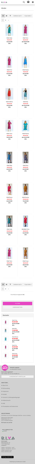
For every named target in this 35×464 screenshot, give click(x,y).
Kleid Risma (25, 133)
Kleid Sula (9, 229)
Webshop (12, 461)
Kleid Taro (25, 38)
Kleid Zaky (9, 38)
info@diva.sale (8, 450)
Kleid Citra (9, 133)
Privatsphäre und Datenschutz (10, 406)
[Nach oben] (30, 461)
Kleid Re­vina (25, 197)
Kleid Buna (9, 197)
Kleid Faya (25, 261)
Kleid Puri (9, 70)
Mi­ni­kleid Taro (25, 229)
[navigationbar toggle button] (33, 2)
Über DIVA (5, 385)
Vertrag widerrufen (7, 457)
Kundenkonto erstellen (17, 376)
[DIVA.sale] (3, 2)
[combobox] (17, 16)
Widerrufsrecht (6, 400)
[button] (3, 16)
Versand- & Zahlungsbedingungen (11, 397)
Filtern (17, 303)
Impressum (6, 391)
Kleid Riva (25, 165)
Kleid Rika (9, 165)
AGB (4, 403)
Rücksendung (6, 388)
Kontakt (5, 394)
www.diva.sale (7, 451)
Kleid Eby (25, 101)
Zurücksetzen (17, 307)
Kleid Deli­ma (9, 101)
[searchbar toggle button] (24, 2)
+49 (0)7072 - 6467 (9, 447)
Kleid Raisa (26, 70)
